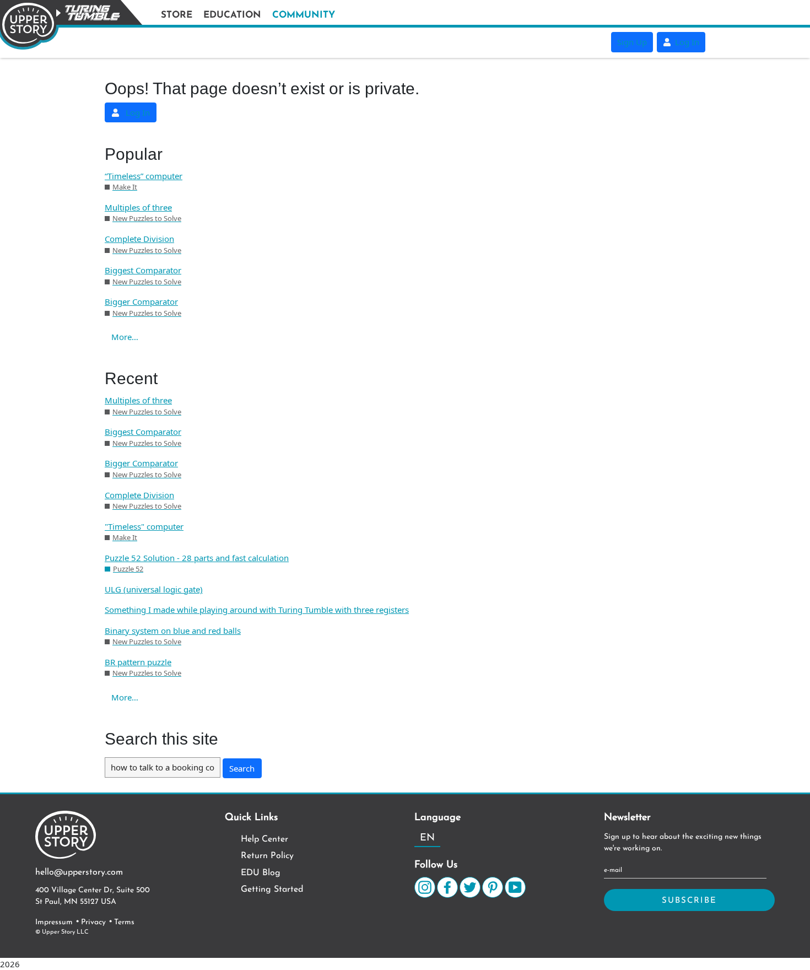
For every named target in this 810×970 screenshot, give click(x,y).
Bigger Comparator (141, 301)
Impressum (54, 922)
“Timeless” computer (143, 175)
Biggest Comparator (143, 270)
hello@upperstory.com (79, 872)
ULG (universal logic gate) (154, 589)
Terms (124, 922)
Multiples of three (138, 207)
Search (242, 768)
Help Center (264, 839)
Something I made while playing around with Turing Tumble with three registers (257, 609)
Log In (686, 41)
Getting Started (272, 889)
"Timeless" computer (144, 526)
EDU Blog (260, 873)
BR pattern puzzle (138, 661)
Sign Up (632, 41)
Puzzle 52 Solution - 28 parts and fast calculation (197, 557)
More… (124, 336)
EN (427, 838)
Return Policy (267, 856)
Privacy (93, 922)
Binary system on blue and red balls (173, 630)
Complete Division (139, 238)
